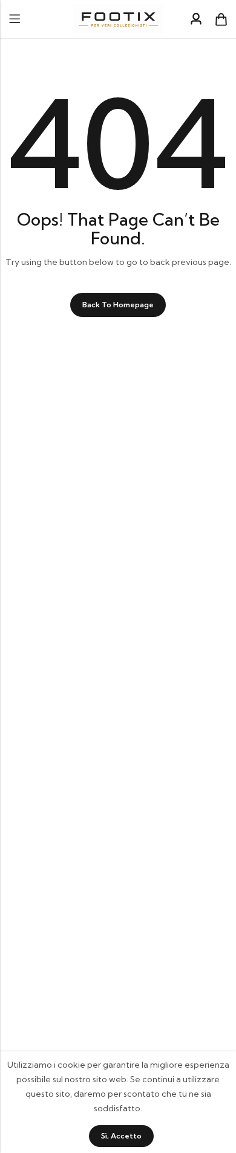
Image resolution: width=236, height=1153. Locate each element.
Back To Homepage (118, 304)
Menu (14, 19)
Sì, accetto (121, 1135)
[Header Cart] (221, 19)
